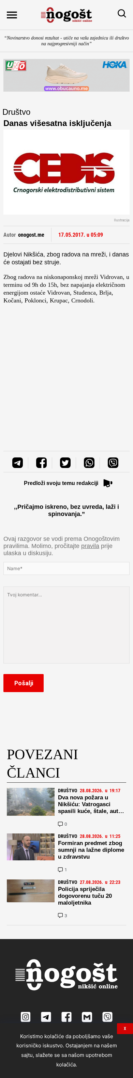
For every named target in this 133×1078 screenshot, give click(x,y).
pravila (90, 546)
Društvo (16, 111)
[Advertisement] (66, 370)
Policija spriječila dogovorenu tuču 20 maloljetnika (85, 896)
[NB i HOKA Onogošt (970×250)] (66, 75)
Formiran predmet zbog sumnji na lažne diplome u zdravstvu (91, 850)
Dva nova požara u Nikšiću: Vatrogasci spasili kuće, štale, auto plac (90, 807)
